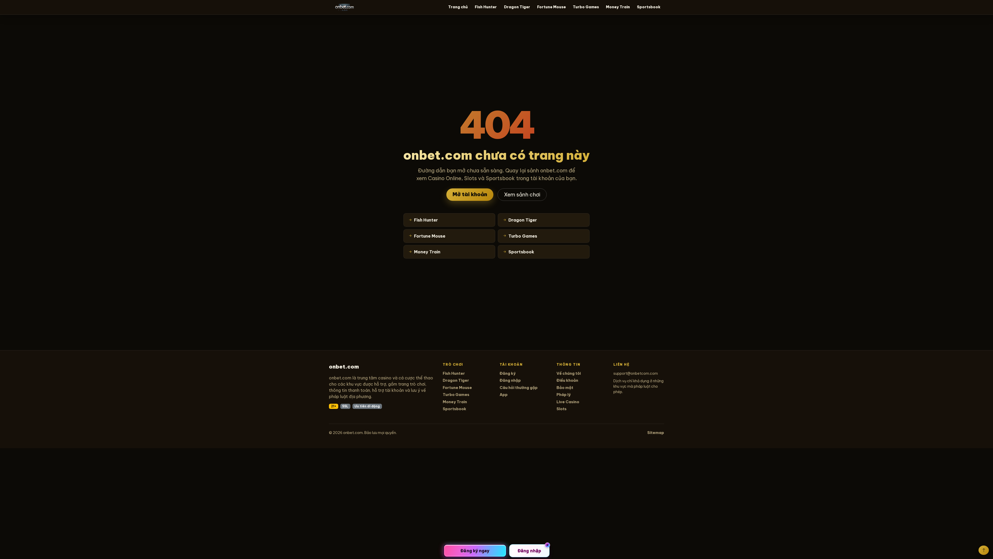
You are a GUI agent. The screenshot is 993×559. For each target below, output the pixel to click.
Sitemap (655, 432)
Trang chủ (458, 7)
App (504, 394)
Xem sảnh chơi (522, 194)
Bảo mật (564, 387)
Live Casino (567, 401)
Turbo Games (586, 7)
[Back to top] (984, 550)
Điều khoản (567, 380)
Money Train (618, 7)
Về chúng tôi (568, 373)
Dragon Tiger (517, 7)
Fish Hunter (486, 7)
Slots (561, 408)
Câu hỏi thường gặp (519, 387)
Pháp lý (563, 394)
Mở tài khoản (470, 194)
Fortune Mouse (551, 7)
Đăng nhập (510, 380)
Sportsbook (648, 7)
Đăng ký (508, 373)
